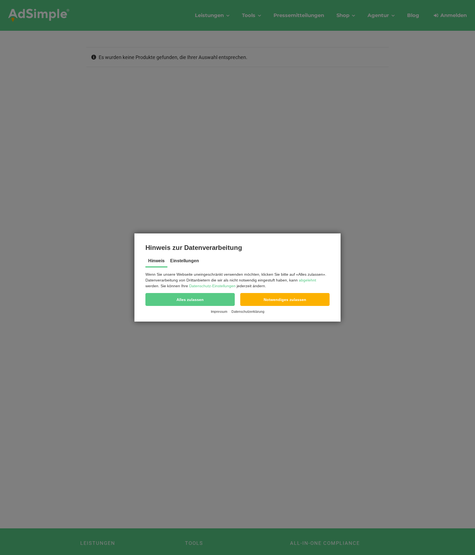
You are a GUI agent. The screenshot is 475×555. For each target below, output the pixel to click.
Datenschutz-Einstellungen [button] (212, 286)
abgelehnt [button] (307, 280)
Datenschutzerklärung (247, 312)
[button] (190, 299)
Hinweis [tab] (156, 260)
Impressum (219, 312)
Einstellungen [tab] (184, 260)
